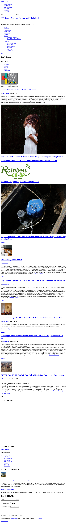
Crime (5, 69)
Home (5, 27)
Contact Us (7, 11)
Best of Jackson (8, 7)
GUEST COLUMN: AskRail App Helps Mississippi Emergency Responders (32, 375)
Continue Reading (38, 273)
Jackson (6, 66)
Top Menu (6, 41)
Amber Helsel (5, 263)
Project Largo (14, 518)
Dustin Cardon (5, 341)
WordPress (39, 518)
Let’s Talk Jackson (12, 37)
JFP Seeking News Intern (11, 259)
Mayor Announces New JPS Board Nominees (19, 90)
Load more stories (5, 393)
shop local (6, 67)
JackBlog (6, 28)
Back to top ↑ (4, 521)
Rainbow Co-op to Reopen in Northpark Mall (20, 182)
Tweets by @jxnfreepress (7, 456)
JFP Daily (6, 8)
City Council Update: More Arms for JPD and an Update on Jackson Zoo (31, 318)
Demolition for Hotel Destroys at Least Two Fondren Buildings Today (17, 480)
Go (17, 14)
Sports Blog (7, 31)
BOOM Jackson (8, 4)
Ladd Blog (6, 34)
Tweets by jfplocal (5, 449)
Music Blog (7, 33)
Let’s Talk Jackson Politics (14, 39)
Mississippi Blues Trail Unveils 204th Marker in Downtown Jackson (29, 161)
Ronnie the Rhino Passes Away (7, 489)
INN (22, 518)
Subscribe (3, 53)
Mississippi (7, 70)
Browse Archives (5, 506)
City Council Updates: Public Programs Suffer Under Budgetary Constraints (33, 280)
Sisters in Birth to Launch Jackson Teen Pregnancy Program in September (32, 157)
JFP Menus (7, 5)
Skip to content (4, 1)
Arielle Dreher (5, 93)
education (6, 64)
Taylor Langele (5, 284)
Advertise (6, 10)
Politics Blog (7, 30)
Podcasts (6, 36)
